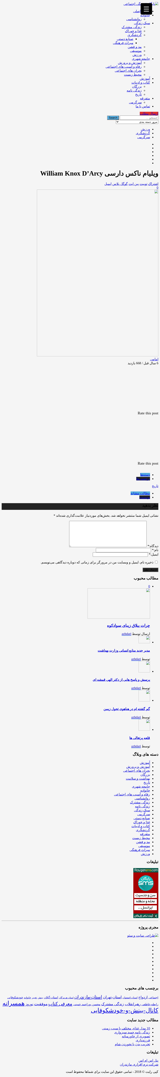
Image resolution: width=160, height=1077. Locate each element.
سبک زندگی (142, 23)
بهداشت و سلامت (138, 778)
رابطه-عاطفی (149, 1004)
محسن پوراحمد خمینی (86, 1004)
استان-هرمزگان (66, 998)
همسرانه (13, 1003)
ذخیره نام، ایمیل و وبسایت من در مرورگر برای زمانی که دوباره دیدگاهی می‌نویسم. (97, 562)
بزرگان (137, 86)
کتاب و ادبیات (140, 82)
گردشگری (135, 35)
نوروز (29, 1004)
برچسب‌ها (143, 478)
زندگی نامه (134, 90)
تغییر (34, 997)
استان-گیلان (51, 997)
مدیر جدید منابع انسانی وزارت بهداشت (124, 650)
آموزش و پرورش (130, 62)
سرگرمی (135, 102)
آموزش (145, 78)
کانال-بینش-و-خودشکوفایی (124, 1010)
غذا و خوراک (133, 31)
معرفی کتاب (60, 1003)
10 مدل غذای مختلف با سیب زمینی (126, 1028)
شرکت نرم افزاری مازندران (139, 1064)
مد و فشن (135, 47)
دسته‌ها (145, 474)
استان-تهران (112, 997)
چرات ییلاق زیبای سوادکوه (128, 625)
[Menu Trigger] (146, 9)
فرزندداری (143, 1040)
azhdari (126, 634)
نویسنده (144, 497)
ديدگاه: (153, 546)
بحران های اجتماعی (128, 70)
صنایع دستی (125, 39)
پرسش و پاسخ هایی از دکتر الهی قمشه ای (121, 679)
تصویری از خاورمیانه (136, 1036)
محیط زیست (133, 74)
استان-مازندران (88, 996)
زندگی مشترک (132, 27)
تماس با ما (143, 106)
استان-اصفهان (130, 997)
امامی (154, 359)
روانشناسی (134, 19)
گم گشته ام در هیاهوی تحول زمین (127, 709)
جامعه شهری (141, 58)
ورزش (137, 55)
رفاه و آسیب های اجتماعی (124, 66)
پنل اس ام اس (148, 1060)
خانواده (145, 15)
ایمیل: (153, 554)
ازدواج (143, 997)
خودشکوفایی (15, 997)
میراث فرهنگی (123, 43)
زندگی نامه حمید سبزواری (132, 1032)
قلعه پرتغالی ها (139, 738)
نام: (155, 550)
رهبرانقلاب (133, 1004)
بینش (40, 997)
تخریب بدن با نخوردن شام (132, 1044)
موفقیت (41, 1004)
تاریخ (138, 94)
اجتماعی (153, 997)
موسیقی (136, 51)
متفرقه (145, 98)
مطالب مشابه (140, 493)
